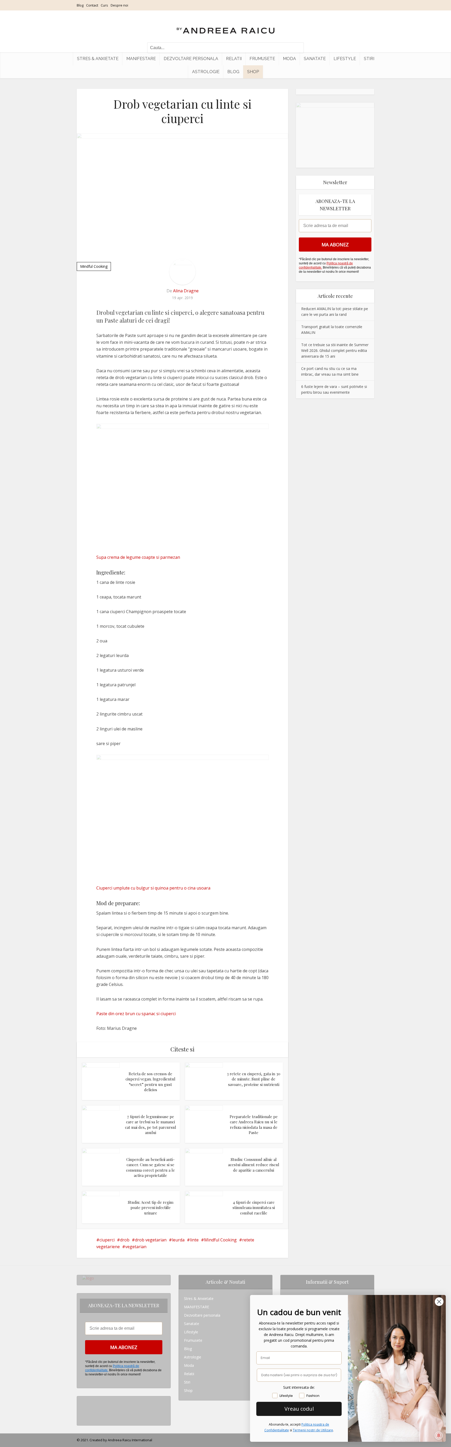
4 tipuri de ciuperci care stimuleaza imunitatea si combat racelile (254, 1208)
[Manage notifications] (439, 1435)
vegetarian (135, 1247)
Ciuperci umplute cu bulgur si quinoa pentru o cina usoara (153, 888)
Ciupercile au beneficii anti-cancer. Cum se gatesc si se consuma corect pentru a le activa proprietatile (150, 1167)
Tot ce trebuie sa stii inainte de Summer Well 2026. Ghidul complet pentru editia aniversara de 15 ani (335, 350)
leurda (178, 1240)
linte (194, 1240)
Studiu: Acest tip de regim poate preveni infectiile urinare (150, 1208)
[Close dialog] (439, 1301)
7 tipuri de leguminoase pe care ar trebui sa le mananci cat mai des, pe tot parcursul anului (150, 1124)
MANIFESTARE (141, 58)
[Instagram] (83, 1400)
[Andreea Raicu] (225, 26)
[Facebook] (83, 1408)
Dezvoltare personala (191, 58)
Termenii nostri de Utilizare (313, 1430)
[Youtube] (83, 1417)
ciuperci (107, 1240)
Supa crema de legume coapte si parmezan (138, 557)
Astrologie (205, 71)
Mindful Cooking (94, 266)
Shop (253, 71)
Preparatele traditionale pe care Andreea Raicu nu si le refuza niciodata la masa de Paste (254, 1124)
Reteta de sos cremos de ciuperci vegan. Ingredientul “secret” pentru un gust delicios (150, 1081)
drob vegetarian (151, 1240)
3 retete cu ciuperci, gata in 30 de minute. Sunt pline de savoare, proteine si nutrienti (253, 1079)
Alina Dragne (186, 291)
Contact (92, 5)
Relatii (234, 58)
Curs (104, 5)
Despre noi (119, 5)
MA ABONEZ (335, 244)
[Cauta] (297, 48)
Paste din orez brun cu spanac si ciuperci (136, 1013)
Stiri (369, 58)
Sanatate (315, 58)
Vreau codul (299, 1408)
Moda (289, 58)
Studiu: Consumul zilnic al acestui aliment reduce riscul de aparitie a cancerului (253, 1165)
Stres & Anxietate (97, 58)
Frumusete (262, 58)
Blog (80, 5)
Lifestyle (345, 58)
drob (124, 1240)
